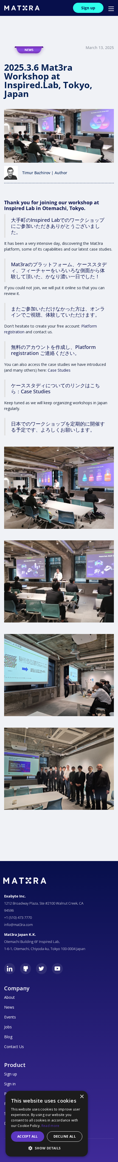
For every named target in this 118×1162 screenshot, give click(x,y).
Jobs (8, 1026)
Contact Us (14, 1046)
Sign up (88, 7)
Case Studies (59, 370)
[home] (22, 7)
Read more (50, 1125)
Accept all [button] (27, 1136)
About (9, 997)
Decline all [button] (65, 1136)
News (9, 1007)
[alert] (46, 1124)
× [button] (82, 1097)
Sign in (10, 1083)
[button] (108, 8)
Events (10, 1017)
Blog (8, 1036)
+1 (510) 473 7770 (18, 917)
